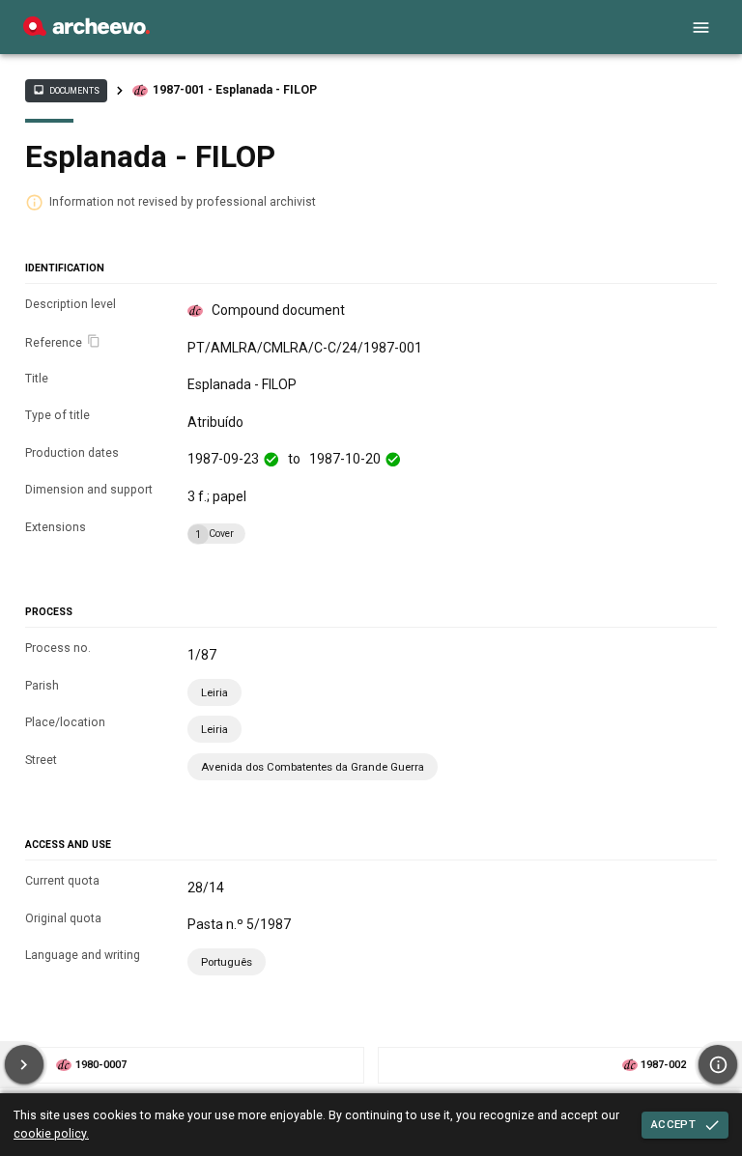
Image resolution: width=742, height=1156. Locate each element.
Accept (673, 1124)
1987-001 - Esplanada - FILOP (235, 90)
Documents (66, 90)
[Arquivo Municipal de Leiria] (86, 31)
